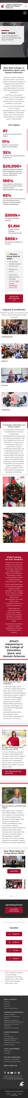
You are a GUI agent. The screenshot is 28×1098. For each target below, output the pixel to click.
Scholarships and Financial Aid (12, 1042)
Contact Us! (7, 1003)
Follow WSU (14, 1095)
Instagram (15, 958)
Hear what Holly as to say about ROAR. (13, 772)
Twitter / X (15, 942)
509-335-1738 (10, 1078)
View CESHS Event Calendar (14, 910)
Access (8, 1094)
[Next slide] (24, 888)
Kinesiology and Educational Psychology (11, 1025)
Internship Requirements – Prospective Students (11, 1039)
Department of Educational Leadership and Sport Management (13, 1021)
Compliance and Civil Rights (11, 1059)
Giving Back (7, 1053)
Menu (25, 6)
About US (6, 1001)
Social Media (7, 1051)
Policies (14, 1094)
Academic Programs (9, 1014)
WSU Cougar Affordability (14, 283)
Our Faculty (7, 1006)
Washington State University (9, 1)
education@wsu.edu (18, 1078)
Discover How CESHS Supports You (14, 298)
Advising (6, 1034)
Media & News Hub (10, 1065)
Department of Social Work (11, 1028)
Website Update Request (11, 1008)
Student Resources (9, 1044)
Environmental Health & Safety (12, 1061)
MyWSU (20, 1094)
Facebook (15, 934)
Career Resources (9, 1036)
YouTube (16, 950)
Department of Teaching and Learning (12, 1017)
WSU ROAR (14, 871)
